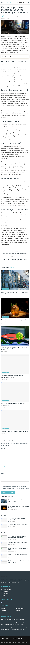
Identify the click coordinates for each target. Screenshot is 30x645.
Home (2, 638)
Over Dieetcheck (5, 593)
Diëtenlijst (3, 610)
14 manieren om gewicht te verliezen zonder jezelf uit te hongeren (17, 519)
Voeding (18, 610)
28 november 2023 (12, 551)
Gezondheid (5, 289)
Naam (3, 467)
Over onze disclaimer (6, 589)
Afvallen (3, 608)
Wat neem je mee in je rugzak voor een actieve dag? (13, 629)
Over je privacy (4, 591)
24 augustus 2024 (12, 544)
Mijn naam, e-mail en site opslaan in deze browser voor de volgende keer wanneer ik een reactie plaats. (16, 487)
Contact (3, 595)
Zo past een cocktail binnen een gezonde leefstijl (12, 622)
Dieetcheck (14, 642)
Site (2, 480)
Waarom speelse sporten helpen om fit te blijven (12, 624)
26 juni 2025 (18, 16)
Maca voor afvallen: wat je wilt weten (17, 524)
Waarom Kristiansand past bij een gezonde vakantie (16, 500)
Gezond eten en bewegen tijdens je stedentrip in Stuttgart (12, 376)
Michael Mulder (10, 16)
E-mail (3, 473)
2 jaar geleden (12, 521)
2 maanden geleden (13, 503)
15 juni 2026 (4, 296)
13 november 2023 (12, 564)
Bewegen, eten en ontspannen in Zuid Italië (14, 431)
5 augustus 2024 (12, 539)
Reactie (3, 448)
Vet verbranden (20, 608)
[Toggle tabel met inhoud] (26, 56)
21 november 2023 (12, 557)
